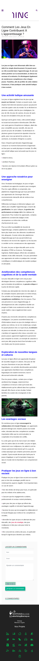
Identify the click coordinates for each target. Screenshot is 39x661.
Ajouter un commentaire (16, 588)
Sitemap (19, 621)
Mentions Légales (19, 622)
